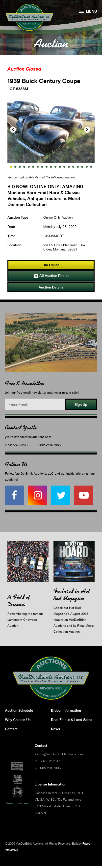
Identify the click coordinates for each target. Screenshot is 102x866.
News (55, 729)
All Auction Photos (51, 275)
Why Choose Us (17, 719)
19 (91, 167)
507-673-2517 (18, 445)
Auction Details (51, 287)
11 (55, 167)
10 (51, 167)
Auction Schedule (19, 710)
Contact (11, 729)
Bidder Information (66, 710)
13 (64, 167)
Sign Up (81, 404)
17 (82, 167)
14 (69, 167)
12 (60, 167)
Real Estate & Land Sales (71, 719)
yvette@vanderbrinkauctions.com (28, 437)
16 (78, 167)
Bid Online (51, 265)
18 (87, 167)
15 (73, 167)
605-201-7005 (50, 445)
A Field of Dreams (18, 600)
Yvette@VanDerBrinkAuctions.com (59, 754)
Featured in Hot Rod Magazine (71, 594)
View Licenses (17, 803)
